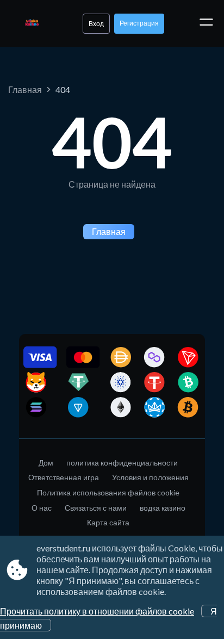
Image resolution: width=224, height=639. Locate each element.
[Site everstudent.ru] (32, 23)
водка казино (162, 507)
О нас (42, 507)
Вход (96, 24)
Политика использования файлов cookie (108, 492)
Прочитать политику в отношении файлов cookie (97, 611)
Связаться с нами (96, 507)
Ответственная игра (63, 477)
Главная (25, 89)
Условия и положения (150, 477)
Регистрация (139, 23)
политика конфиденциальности (122, 462)
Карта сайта (108, 522)
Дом (46, 462)
